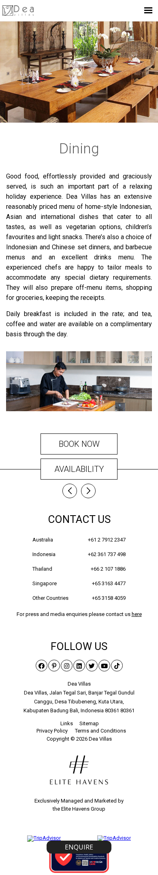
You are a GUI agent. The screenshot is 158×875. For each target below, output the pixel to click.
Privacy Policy (52, 731)
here (137, 614)
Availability (79, 469)
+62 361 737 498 (107, 554)
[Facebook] (41, 665)
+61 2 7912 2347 (107, 540)
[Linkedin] (79, 665)
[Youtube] (104, 665)
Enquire (79, 847)
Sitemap (89, 723)
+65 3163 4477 (109, 583)
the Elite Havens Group (79, 809)
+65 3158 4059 (109, 598)
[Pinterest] (54, 665)
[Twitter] (92, 665)
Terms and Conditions (100, 731)
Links (66, 723)
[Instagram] (67, 665)
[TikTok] (117, 665)
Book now (79, 444)
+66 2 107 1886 (108, 569)
